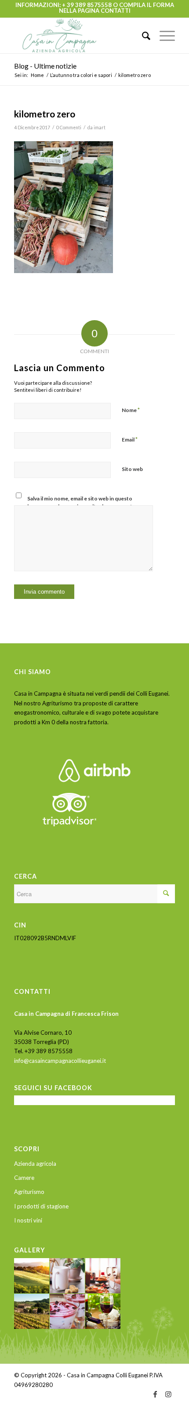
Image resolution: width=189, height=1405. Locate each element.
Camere (24, 1177)
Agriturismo (29, 1191)
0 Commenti (68, 127)
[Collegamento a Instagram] (168, 1394)
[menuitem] (142, 35)
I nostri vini (28, 1220)
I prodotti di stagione (41, 1206)
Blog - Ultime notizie (45, 66)
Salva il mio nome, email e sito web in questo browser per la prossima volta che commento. (82, 502)
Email (130, 439)
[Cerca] (142, 35)
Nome (131, 409)
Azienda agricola (35, 1163)
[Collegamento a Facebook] (155, 1394)
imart (99, 127)
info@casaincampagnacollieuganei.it (60, 1060)
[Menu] (163, 35)
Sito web (132, 469)
